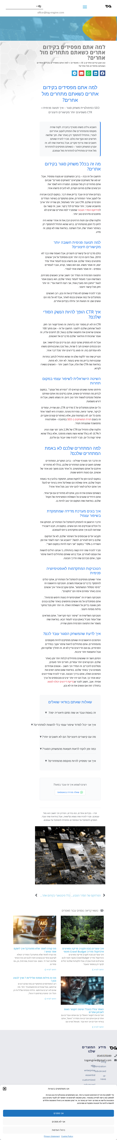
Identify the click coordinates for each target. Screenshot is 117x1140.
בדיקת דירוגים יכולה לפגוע (61, 681)
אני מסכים (59, 1113)
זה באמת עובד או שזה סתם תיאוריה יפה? (70, 712)
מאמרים (66, 910)
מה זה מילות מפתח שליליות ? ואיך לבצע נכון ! (34, 979)
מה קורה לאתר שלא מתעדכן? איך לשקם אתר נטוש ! (35, 950)
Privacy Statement (52, 1136)
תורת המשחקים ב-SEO (79, 419)
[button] (4, 1088)
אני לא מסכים (58, 1121)
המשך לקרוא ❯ (98, 969)
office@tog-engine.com (50, 12)
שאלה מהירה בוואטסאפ (68, 792)
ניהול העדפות (58, 1130)
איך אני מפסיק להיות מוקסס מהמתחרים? (70, 761)
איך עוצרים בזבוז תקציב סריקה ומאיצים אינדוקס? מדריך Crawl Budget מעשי (83, 950)
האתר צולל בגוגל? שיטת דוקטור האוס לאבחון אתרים (84, 1011)
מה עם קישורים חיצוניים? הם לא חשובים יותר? (70, 737)
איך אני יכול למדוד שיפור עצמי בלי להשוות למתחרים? (70, 725)
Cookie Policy (67, 1136)
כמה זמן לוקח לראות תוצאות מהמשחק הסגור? (70, 749)
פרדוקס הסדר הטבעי (88, 210)
